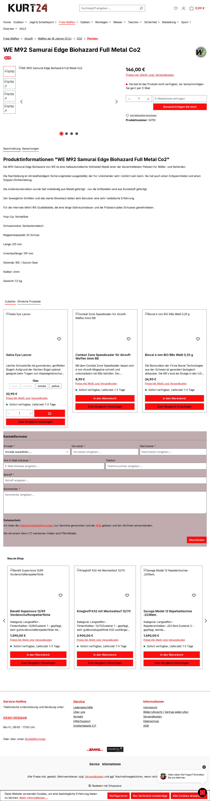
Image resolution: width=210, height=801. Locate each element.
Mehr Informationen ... (34, 797)
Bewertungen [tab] (30, 148)
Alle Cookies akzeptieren (189, 795)
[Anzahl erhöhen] (30, 413)
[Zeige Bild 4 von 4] (76, 133)
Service (79, 701)
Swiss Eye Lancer (19, 355)
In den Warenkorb (105, 398)
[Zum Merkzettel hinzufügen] (59, 339)
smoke (42, 386)
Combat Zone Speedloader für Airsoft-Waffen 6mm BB (103, 356)
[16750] (69, 101)
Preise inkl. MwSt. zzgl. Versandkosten (150, 75)
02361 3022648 (15, 717)
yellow (56, 386)
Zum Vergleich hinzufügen (35, 421)
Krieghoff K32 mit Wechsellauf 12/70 (104, 611)
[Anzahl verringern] (8, 413)
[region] (61, 101)
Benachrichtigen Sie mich (180, 106)
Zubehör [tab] (10, 301)
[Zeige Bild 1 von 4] (61, 133)
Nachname (148, 446)
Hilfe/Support (81, 721)
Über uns (79, 712)
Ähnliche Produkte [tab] (29, 301)
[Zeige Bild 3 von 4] (71, 133)
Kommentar (11, 489)
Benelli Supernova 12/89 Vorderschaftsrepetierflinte (30, 612)
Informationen (111, 764)
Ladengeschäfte (83, 707)
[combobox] (108, 8)
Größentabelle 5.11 (84, 725)
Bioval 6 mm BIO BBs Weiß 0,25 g (169, 355)
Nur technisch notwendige (150, 795)
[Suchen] (141, 8)
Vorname (78, 446)
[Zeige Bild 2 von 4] (66, 133)
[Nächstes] (116, 101)
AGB (98, 525)
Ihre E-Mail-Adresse (17, 460)
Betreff (8, 474)
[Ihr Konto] (184, 8)
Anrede (9, 446)
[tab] (12, 149)
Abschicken (196, 540)
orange (28, 386)
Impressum (150, 707)
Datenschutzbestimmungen (36, 525)
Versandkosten (152, 716)
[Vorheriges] (21, 101)
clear (15, 386)
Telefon (110, 460)
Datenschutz (151, 721)
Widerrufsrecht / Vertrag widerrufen (165, 712)
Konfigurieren (118, 795)
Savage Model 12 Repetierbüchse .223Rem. (168, 612)
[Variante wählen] (49, 413)
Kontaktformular (35, 739)
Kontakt (78, 716)
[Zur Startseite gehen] (27, 7)
